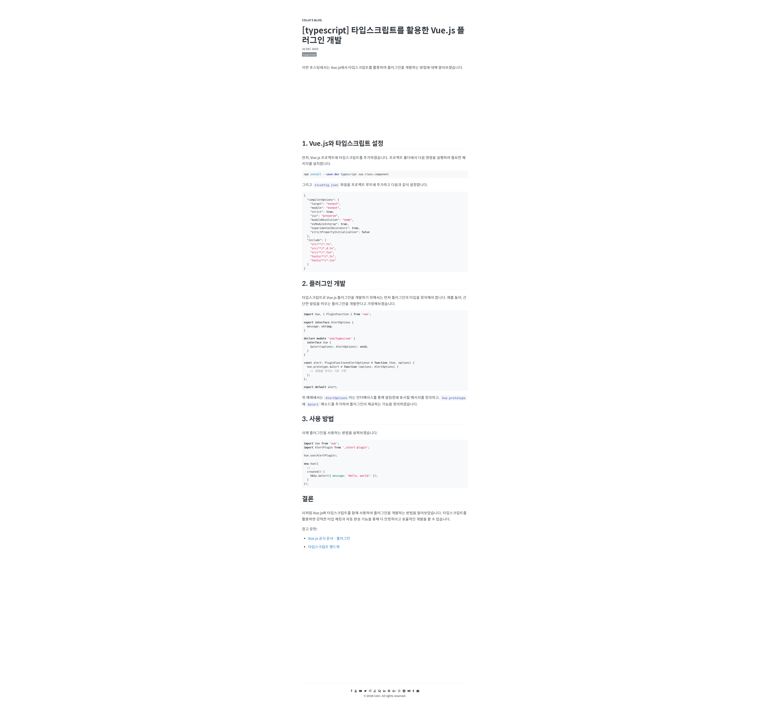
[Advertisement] (385, 104)
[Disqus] (385, 620)
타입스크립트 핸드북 (324, 546)
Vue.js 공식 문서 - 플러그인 (329, 538)
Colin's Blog (312, 20)
